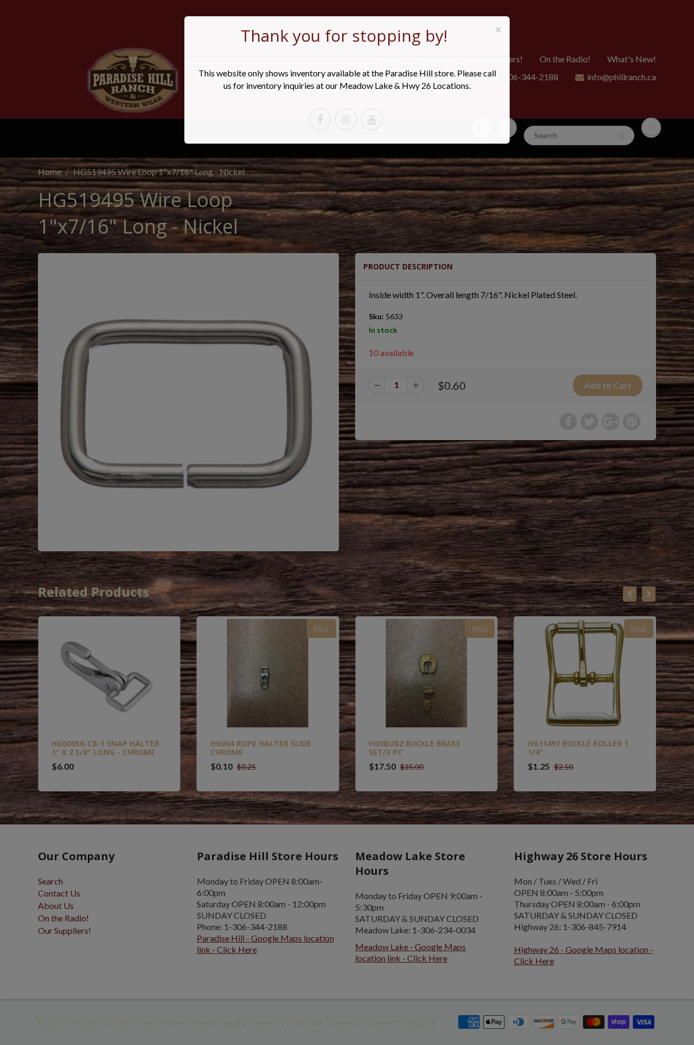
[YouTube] (372, 119)
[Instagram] (346, 119)
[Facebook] (320, 119)
